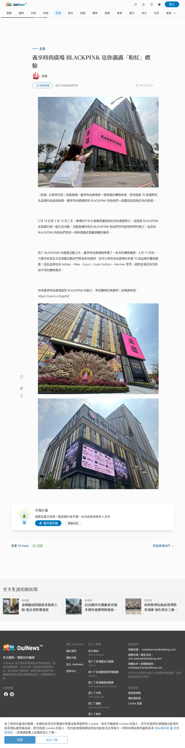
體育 (95, 13)
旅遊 (82, 13)
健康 (9, 13)
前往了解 (52, 740)
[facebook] (6, 694)
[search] (135, 4)
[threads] (12, 694)
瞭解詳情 (73, 523)
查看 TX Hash (20, 546)
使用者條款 (134, 693)
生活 (58, 13)
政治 (70, 13)
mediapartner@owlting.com (159, 649)
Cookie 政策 (135, 703)
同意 (20, 740)
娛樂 (107, 13)
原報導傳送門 (162, 545)
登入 (172, 4)
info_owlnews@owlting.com (145, 658)
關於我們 (71, 651)
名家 (156, 13)
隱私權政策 (134, 698)
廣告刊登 (71, 657)
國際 (21, 13)
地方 (144, 13)
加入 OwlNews (74, 664)
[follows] (143, 4)
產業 (119, 13)
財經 (45, 13)
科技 (33, 13)
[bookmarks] (151, 4)
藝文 (131, 13)
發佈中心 (71, 671)
